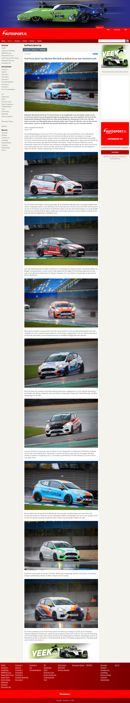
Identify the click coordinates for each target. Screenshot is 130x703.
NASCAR (5, 114)
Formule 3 (5, 79)
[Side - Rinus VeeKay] (115, 56)
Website (43, 50)
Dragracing (117, 30)
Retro (108, 30)
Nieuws (10, 41)
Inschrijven (115, 152)
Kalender (17, 41)
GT (3, 94)
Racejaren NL (6, 63)
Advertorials (6, 148)
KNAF (4, 48)
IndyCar (4, 72)
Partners (32, 41)
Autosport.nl (99, 28)
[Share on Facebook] (93, 54)
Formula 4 (5, 87)
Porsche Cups (6, 102)
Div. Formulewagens (8, 89)
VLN (3, 109)
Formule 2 (5, 74)
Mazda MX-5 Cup (7, 55)
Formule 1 (5, 69)
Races (34, 50)
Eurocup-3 (5, 84)
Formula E (5, 77)
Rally (125, 30)
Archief (25, 41)
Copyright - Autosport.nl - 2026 (65, 700)
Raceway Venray (7, 121)
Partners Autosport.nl (108, 72)
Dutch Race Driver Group (10, 58)
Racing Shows (6, 143)
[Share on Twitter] (95, 54)
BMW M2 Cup (6, 53)
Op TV (4, 150)
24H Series (5, 111)
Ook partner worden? (122, 72)
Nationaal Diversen (8, 60)
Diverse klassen (7, 116)
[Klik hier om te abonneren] (115, 134)
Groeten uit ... (6, 138)
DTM (3, 99)
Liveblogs (5, 140)
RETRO (4, 126)
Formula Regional (7, 82)
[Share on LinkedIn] (97, 54)
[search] (127, 40)
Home (3, 41)
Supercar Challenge (8, 50)
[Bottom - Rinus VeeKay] (61, 651)
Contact (39, 41)
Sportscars (5, 97)
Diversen (5, 133)
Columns (5, 145)
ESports (4, 135)
